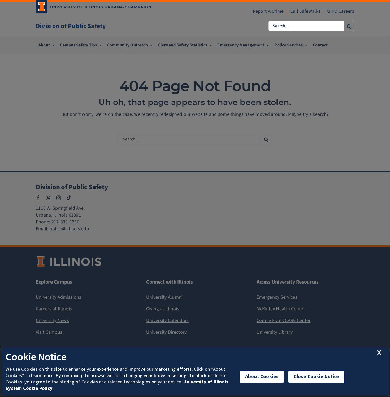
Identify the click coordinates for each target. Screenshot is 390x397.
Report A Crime (268, 11)
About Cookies (262, 376)
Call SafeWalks (305, 11)
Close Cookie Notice (316, 376)
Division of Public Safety (71, 26)
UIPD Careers (340, 11)
